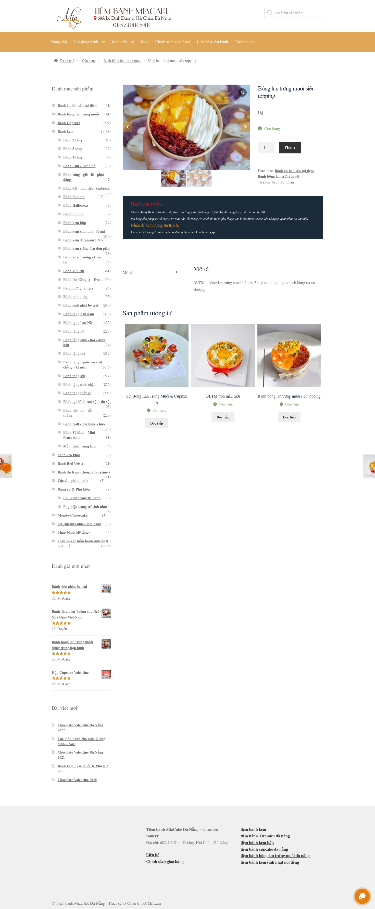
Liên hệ (152, 855)
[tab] (152, 272)
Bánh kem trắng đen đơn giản (86, 248)
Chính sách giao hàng (172, 41)
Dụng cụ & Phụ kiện (74, 489)
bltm (290, 182)
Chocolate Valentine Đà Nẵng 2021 (80, 754)
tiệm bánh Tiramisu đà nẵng (265, 836)
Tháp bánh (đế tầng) (74, 532)
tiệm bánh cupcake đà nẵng (264, 849)
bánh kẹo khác (69, 454)
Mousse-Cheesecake (73, 515)
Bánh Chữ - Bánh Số (79, 165)
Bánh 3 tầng (72, 148)
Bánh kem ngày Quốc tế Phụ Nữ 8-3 (83, 768)
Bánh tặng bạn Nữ (77, 322)
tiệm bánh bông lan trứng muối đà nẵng (275, 855)
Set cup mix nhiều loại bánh (79, 523)
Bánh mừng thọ (75, 296)
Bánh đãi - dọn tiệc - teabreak (86, 188)
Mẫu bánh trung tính (79, 446)
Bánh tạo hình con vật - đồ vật (87, 401)
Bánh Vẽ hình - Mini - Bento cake (80, 435)
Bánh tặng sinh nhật (79, 384)
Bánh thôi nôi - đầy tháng (78, 412)
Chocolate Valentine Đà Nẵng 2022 (80, 727)
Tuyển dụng (244, 41)
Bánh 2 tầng (72, 140)
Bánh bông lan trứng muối (123, 60)
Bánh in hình (73, 214)
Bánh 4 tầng (72, 157)
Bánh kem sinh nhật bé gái (84, 231)
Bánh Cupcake (69, 122)
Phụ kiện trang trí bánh (82, 497)
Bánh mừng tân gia (78, 288)
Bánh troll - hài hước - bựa (84, 424)
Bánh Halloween (75, 205)
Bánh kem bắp (74, 222)
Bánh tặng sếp (74, 375)
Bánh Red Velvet (70, 463)
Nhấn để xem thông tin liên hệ (155, 225)
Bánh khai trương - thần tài (82, 259)
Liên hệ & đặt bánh (212, 41)
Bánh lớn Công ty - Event (83, 279)
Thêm (289, 147)
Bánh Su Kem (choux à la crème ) (84, 472)
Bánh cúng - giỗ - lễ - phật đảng (83, 177)
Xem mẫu (119, 41)
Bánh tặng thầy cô (77, 393)
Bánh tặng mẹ (74, 353)
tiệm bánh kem (253, 829)
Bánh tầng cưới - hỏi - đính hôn (84, 342)
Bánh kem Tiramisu (78, 240)
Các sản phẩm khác (73, 480)
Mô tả (127, 272)
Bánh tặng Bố (73, 331)
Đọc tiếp (156, 423)
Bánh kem (65, 131)
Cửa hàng (89, 60)
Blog (144, 41)
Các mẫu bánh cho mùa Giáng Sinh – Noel (81, 741)
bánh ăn (278, 182)
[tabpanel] (187, 127)
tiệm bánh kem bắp (257, 842)
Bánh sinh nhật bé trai (80, 305)
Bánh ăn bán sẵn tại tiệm (294, 170)
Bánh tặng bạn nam (78, 314)
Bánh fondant (74, 196)
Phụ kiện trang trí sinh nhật (85, 506)
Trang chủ (59, 41)
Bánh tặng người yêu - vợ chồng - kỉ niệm (82, 364)
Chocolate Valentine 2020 (77, 779)
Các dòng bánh (86, 41)
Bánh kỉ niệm (73, 270)
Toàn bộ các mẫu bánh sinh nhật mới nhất (83, 543)
